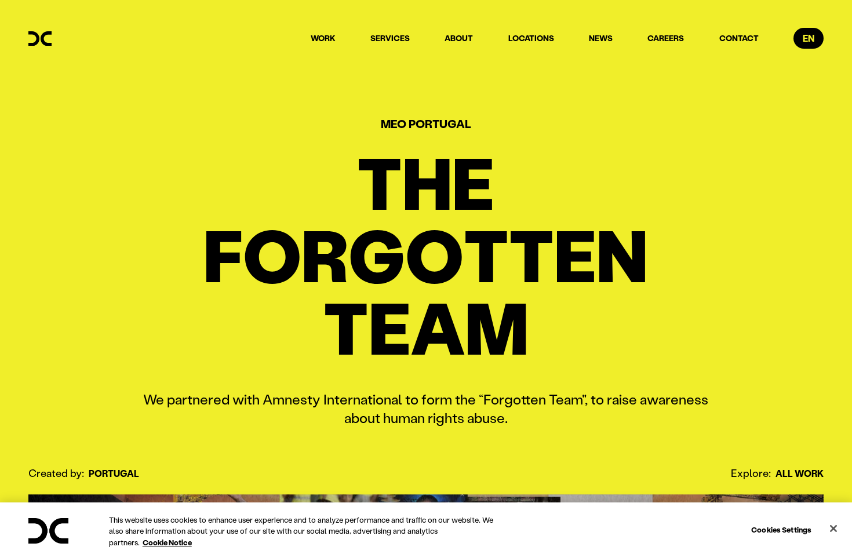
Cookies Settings (781, 529)
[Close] (833, 528)
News (601, 37)
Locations (531, 37)
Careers (665, 37)
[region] (426, 528)
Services (390, 37)
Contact (739, 37)
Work (323, 37)
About (459, 37)
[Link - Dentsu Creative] (40, 38)
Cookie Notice (167, 542)
